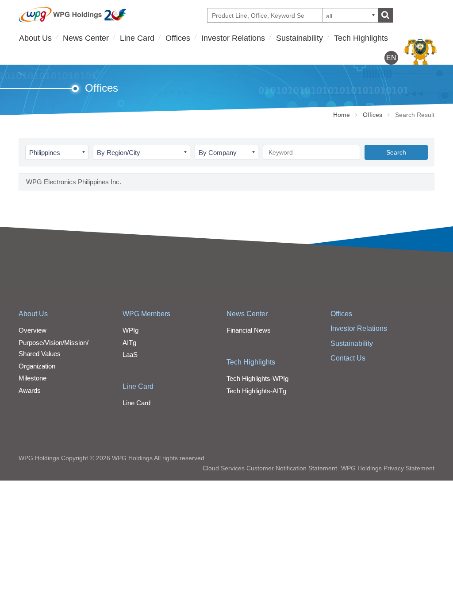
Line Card (137, 38)
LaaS (130, 354)
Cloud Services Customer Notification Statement (270, 468)
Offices (177, 38)
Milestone (32, 378)
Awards (30, 390)
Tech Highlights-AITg (256, 391)
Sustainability (299, 38)
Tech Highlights (361, 38)
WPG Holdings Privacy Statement (387, 468)
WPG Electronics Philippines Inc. (73, 182)
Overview (32, 330)
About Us (35, 38)
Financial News (248, 330)
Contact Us (347, 358)
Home (341, 114)
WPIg (130, 330)
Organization (37, 366)
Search (396, 152)
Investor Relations (233, 38)
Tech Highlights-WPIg (257, 378)
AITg (129, 342)
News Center (86, 38)
